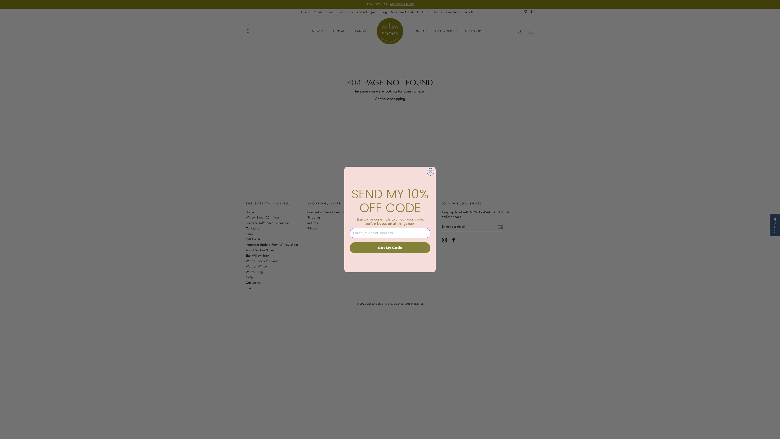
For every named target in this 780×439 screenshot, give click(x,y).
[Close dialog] (430, 171)
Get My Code (390, 247)
